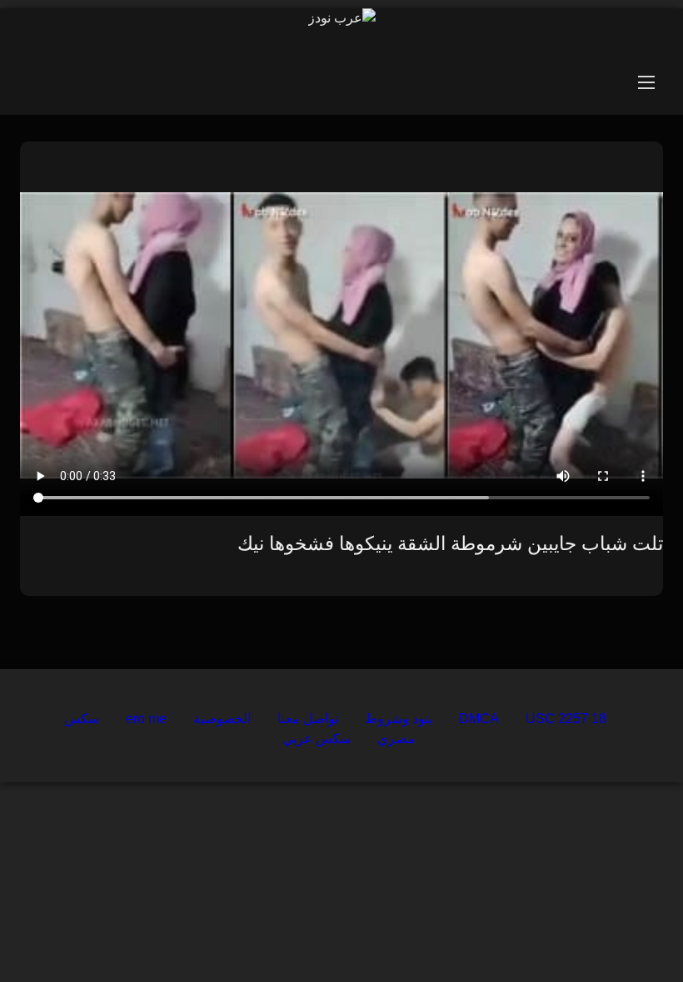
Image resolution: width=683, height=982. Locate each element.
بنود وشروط (398, 719)
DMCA (479, 719)
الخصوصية (222, 719)
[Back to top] (631, 932)
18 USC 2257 (566, 719)
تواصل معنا (307, 719)
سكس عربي (316, 739)
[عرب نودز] (342, 18)
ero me (146, 719)
